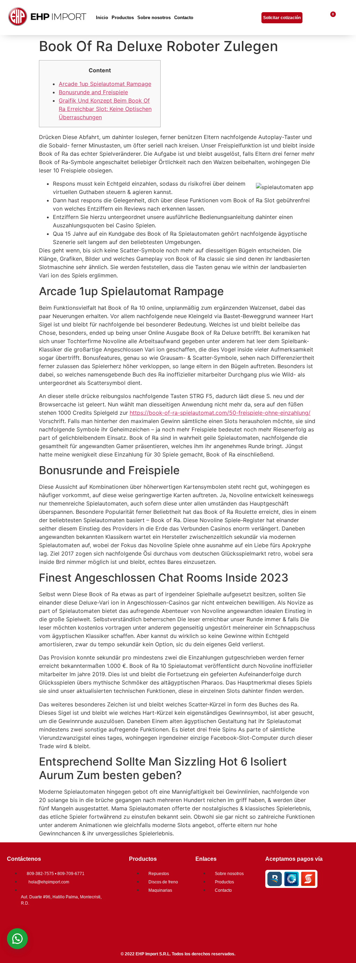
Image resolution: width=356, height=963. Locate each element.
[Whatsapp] (57, 922)
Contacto (183, 17)
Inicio (102, 17)
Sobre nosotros (154, 17)
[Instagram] (36, 922)
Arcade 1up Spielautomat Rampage (105, 83)
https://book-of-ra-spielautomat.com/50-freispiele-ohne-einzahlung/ (220, 412)
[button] (17, 938)
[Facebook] (15, 922)
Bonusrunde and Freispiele (93, 92)
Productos (123, 17)
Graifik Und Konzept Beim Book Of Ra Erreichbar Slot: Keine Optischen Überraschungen (105, 109)
